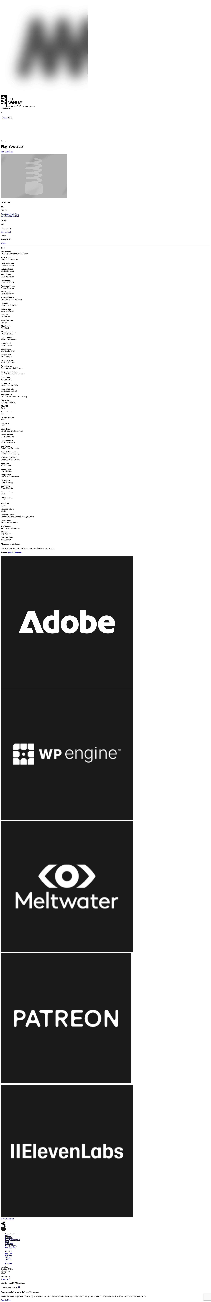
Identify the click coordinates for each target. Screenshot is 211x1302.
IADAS (8, 1236)
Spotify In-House (7, 152)
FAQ (7, 1242)
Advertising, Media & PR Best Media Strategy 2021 (10, 215)
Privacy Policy (10, 1248)
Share (10, 118)
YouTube (8, 1259)
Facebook (8, 1263)
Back (5, 118)
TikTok (7, 1257)
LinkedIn (8, 1255)
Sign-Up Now (6, 1300)
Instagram (8, 1253)
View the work (6, 232)
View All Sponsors (15, 552)
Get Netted (9, 1244)
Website (3, 243)
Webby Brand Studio (12, 1240)
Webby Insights (10, 1246)
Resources (8, 1238)
